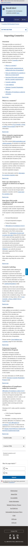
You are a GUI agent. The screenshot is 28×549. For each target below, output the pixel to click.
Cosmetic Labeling (10, 82)
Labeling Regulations (10, 283)
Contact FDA (14, 531)
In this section (7, 29)
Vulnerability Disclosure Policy (14, 512)
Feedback (26, 271)
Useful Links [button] (8, 438)
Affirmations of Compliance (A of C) (15, 225)
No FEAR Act (14, 508)
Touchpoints (11, 482)
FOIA (14, 515)
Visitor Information (14, 501)
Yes (7, 468)
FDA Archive (14, 490)
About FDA (14, 494)
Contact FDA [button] (8, 446)
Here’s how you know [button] (5, 2)
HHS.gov (14, 519)
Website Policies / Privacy (14, 505)
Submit (14, 477)
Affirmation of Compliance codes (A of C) (13, 391)
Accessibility (14, 498)
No (6, 473)
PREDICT (5, 249)
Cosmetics (15, 60)
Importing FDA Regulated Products (10, 24)
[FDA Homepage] (2, 19)
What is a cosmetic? (10, 65)
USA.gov (13, 522)
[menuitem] (14, 454)
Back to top (5, 97)
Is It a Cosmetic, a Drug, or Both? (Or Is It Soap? (13, 299)
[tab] (14, 437)
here (18, 13)
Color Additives (9, 84)
